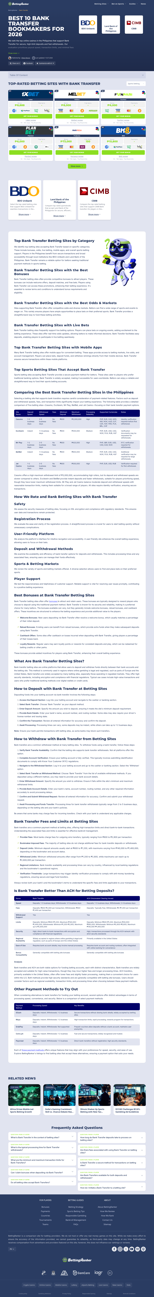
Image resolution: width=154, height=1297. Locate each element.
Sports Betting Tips (76, 1211)
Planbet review (31, 156)
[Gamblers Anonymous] (64, 1273)
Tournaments (45, 1220)
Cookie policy (23, 1293)
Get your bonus (31, 116)
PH (11, 1249)
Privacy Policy (66, 1293)
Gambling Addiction (44, 1293)
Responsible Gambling (76, 1215)
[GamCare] (81, 1273)
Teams (45, 1224)
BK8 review (123, 156)
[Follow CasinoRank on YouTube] (131, 1249)
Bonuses (45, 1207)
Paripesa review (77, 156)
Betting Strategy (75, 1207)
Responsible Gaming (88, 1293)
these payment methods (33, 1050)
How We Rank (107, 1215)
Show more (75, 166)
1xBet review (31, 120)
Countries (45, 1215)
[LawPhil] (53, 1273)
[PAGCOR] (44, 1273)
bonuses (53, 601)
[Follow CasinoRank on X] (125, 1249)
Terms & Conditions (129, 1293)
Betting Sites (100, 4)
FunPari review (123, 120)
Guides (132, 4)
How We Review (107, 1211)
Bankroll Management (76, 1220)
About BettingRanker (107, 1207)
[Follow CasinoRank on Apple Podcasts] (143, 1249)
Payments (45, 1211)
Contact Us (107, 1220)
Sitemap (107, 1224)
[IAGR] (99, 1273)
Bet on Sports (118, 4)
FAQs (75, 1224)
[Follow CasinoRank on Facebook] (114, 1249)
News (143, 4)
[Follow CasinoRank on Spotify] (137, 1249)
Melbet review (77, 120)
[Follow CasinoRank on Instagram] (120, 1249)
